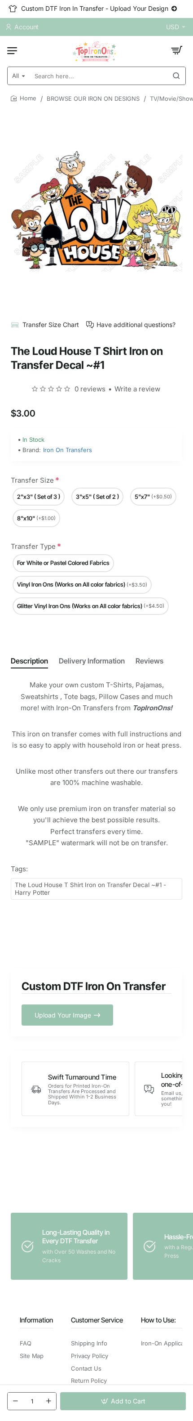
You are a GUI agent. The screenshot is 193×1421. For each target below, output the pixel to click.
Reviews (149, 660)
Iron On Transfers (67, 449)
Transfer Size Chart (50, 324)
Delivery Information (92, 660)
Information (36, 1320)
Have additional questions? (135, 324)
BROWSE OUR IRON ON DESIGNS (93, 98)
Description (29, 660)
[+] (48, 1401)
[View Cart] (177, 50)
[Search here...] (176, 76)
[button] (123, 1401)
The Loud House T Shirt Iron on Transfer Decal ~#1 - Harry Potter (90, 888)
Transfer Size (32, 480)
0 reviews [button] (90, 389)
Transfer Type (33, 546)
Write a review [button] (137, 389)
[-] (15, 1401)
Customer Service (97, 1320)
